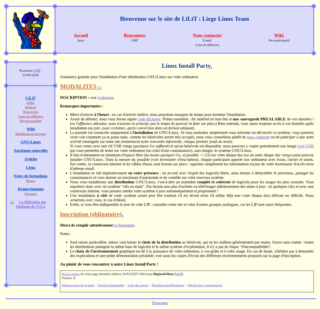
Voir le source (71, 274)
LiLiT (31, 98)
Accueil (81, 35)
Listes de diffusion (30, 116)
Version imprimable (111, 285)
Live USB (306, 146)
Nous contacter (207, 35)
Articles (30, 159)
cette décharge (149, 119)
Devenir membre (31, 121)
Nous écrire (30, 112)
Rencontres (135, 35)
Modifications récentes (30, 134)
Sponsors (30, 194)
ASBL (30, 103)
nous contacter (258, 137)
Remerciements (31, 189)
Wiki (279, 35)
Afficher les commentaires (204, 285)
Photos (30, 181)
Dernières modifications (168, 285)
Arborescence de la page (78, 285)
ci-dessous (106, 97)
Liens (30, 167)
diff (178, 274)
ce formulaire (124, 225)
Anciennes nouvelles (31, 150)
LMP (37, 70)
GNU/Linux (30, 142)
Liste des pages (138, 285)
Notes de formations (31, 176)
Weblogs (30, 107)
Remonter (160, 303)
